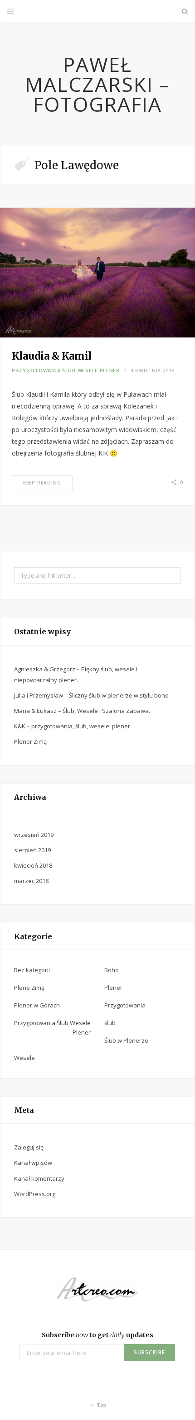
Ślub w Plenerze (126, 1040)
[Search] (184, 11)
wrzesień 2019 (34, 835)
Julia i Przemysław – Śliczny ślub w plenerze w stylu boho (91, 695)
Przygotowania (125, 1005)
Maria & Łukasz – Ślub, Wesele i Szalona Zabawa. (82, 711)
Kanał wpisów (33, 1163)
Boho (111, 970)
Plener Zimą (30, 741)
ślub (110, 1023)
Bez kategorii (32, 970)
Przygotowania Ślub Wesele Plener (66, 370)
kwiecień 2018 (33, 865)
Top (101, 1405)
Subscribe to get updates (97, 1335)
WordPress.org (34, 1194)
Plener (113, 987)
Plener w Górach (37, 1005)
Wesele (24, 1058)
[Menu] (10, 11)
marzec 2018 (31, 881)
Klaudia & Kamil (52, 356)
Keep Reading (42, 483)
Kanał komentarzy (39, 1178)
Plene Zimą (29, 987)
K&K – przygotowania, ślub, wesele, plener (72, 726)
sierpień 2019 (32, 850)
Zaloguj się (29, 1147)
